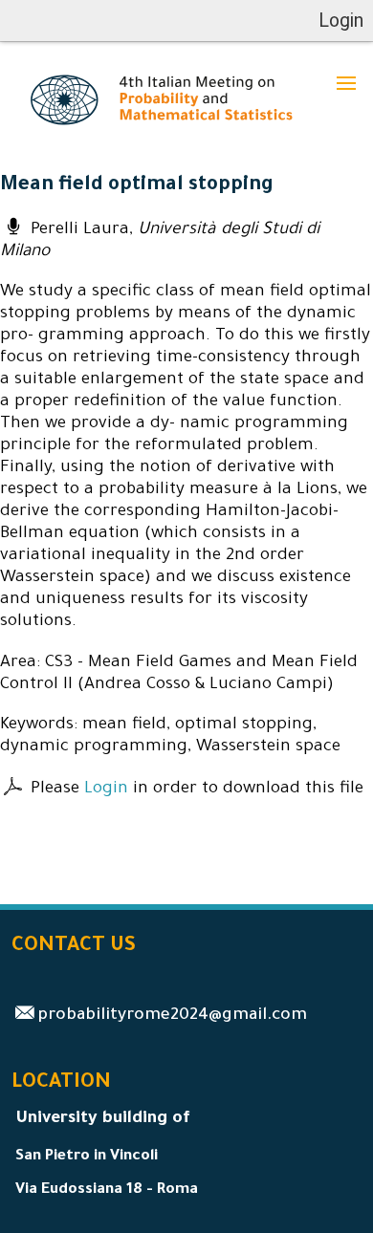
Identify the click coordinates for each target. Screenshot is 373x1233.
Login (106, 790)
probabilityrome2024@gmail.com (172, 1016)
